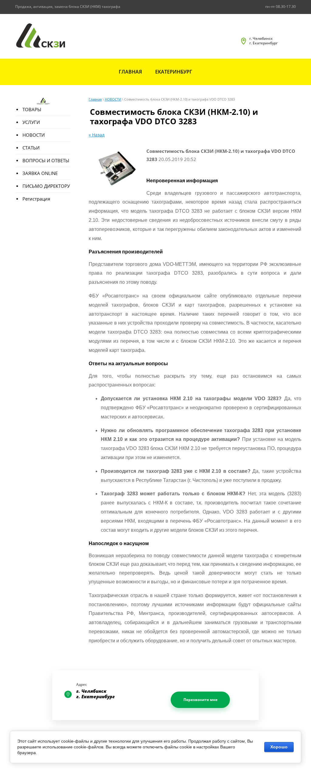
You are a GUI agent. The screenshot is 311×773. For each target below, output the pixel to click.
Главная (95, 99)
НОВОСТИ (113, 99)
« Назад (96, 135)
